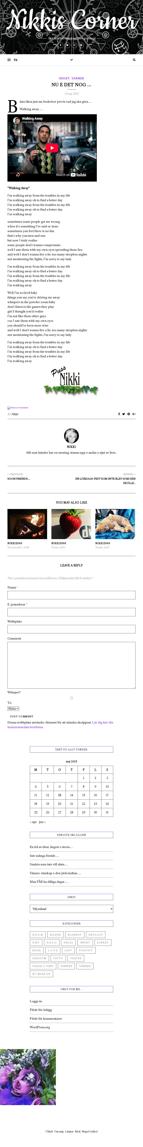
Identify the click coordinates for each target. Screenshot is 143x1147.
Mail (50, 1131)
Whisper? (13, 692)
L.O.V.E (53, 950)
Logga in (36, 1001)
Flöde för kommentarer (46, 1018)
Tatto (58, 958)
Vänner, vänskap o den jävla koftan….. (55, 873)
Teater (76, 958)
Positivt (86, 950)
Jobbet (103, 942)
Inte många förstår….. (44, 856)
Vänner (78, 78)
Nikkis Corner (71, 21)
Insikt (64, 78)
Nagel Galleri (90, 1131)
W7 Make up (41, 974)
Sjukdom (39, 958)
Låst (68, 950)
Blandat (75, 934)
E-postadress (17, 604)
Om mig (59, 1131)
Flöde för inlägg (41, 1010)
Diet (36, 942)
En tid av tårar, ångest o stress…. (51, 847)
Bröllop (96, 934)
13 (59, 795)
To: (9, 703)
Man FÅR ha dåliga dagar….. (49, 882)
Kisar (36, 950)
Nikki (14, 414)
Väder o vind (43, 966)
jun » (42, 822)
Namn (12, 587)
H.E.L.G (52, 942)
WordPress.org (40, 1027)
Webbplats (14, 621)
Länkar (69, 1131)
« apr (33, 822)
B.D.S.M (37, 934)
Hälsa (68, 942)
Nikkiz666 (14, 543)
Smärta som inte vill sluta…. (49, 864)
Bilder (55, 934)
